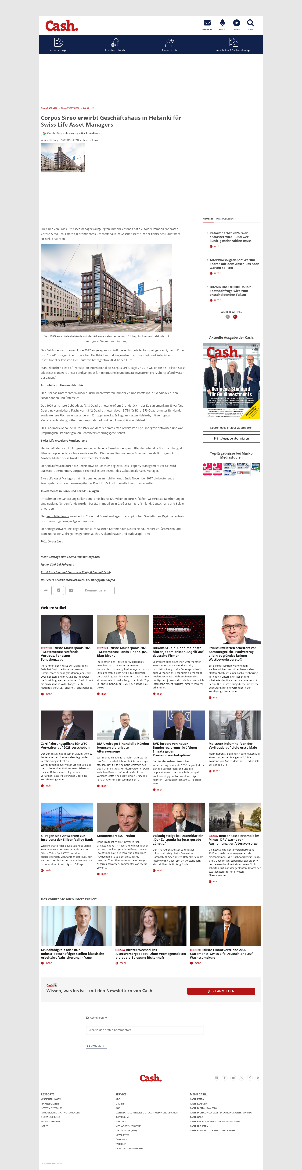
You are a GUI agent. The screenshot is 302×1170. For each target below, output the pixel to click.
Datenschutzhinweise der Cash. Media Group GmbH (147, 1112)
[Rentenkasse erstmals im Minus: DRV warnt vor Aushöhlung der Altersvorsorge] (235, 817)
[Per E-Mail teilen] (71, 590)
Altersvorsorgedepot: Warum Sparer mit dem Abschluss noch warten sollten (234, 264)
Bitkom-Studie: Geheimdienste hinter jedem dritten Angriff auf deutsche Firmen (178, 652)
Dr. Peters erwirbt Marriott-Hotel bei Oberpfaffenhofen (78, 580)
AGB (118, 1108)
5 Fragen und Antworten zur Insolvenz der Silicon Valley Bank (67, 838)
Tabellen (121, 1143)
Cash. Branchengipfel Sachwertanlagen (215, 1121)
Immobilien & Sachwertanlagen (234, 50)
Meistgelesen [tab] (225, 218)
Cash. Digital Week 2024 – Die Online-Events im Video (221, 1112)
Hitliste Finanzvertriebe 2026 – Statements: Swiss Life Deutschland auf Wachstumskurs (221, 954)
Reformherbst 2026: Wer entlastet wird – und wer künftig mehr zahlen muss (230, 237)
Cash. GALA (196, 1117)
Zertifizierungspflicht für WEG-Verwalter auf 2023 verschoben (65, 745)
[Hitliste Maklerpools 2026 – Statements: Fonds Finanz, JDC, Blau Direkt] (123, 629)
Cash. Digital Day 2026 (203, 1108)
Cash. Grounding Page (129, 1148)
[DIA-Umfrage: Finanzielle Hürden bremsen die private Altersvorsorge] (123, 725)
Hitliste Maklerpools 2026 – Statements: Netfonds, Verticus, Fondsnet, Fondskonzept (66, 653)
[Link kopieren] (46, 590)
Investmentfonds (115, 50)
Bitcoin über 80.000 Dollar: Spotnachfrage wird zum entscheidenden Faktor (230, 291)
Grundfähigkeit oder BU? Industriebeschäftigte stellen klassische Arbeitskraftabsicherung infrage (72, 954)
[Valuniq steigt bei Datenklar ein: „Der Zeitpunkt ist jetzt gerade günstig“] (179, 817)
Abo (118, 1099)
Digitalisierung (50, 1117)
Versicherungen (59, 50)
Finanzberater (170, 50)
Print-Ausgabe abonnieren (231, 438)
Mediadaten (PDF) (126, 1130)
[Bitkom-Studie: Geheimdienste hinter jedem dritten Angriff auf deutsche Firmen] (179, 629)
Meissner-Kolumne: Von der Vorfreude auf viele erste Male (233, 745)
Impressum (122, 1117)
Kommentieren (96, 590)
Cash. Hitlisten (199, 1126)
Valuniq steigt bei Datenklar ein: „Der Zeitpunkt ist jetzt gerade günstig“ (178, 839)
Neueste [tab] (208, 218)
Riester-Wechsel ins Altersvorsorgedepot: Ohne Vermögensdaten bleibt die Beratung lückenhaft (151, 954)
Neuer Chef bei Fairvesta (57, 564)
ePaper (120, 1103)
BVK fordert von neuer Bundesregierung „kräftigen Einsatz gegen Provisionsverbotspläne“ (175, 749)
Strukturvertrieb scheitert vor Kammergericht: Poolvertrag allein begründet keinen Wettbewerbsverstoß (232, 653)
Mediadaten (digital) (128, 1126)
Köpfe (44, 1126)
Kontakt (121, 1121)
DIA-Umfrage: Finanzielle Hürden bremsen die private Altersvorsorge (123, 747)
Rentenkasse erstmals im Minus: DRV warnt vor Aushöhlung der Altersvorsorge (234, 839)
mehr (217, 246)
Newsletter (122, 1135)
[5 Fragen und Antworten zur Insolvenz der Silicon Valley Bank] (67, 817)
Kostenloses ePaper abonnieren (231, 428)
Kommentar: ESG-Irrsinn (116, 836)
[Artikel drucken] (58, 590)
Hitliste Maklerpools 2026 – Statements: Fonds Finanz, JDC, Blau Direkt (122, 652)
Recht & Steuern (50, 1121)
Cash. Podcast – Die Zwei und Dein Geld (213, 1130)
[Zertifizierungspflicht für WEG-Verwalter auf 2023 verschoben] (67, 725)
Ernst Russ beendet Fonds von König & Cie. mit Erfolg (76, 572)
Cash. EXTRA (197, 1099)
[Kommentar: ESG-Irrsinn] (123, 817)
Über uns (121, 1139)
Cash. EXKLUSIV (198, 1103)
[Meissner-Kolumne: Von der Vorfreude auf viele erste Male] (235, 725)
